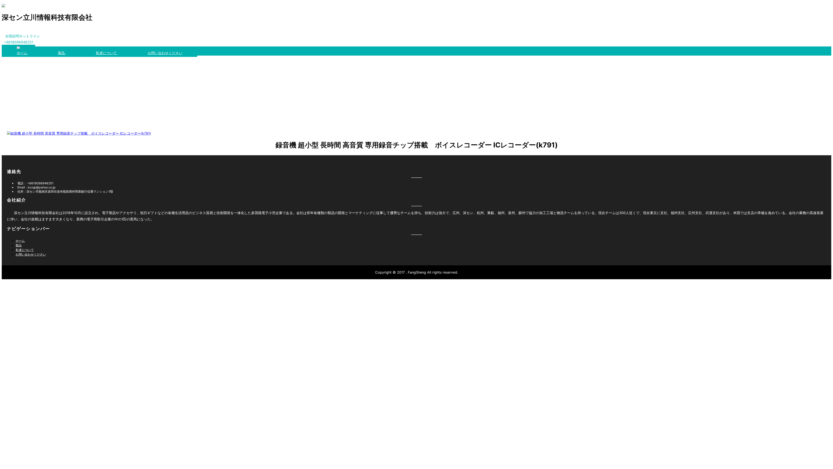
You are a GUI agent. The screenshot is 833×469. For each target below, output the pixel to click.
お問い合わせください (165, 53)
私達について (107, 53)
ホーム (22, 53)
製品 (62, 53)
